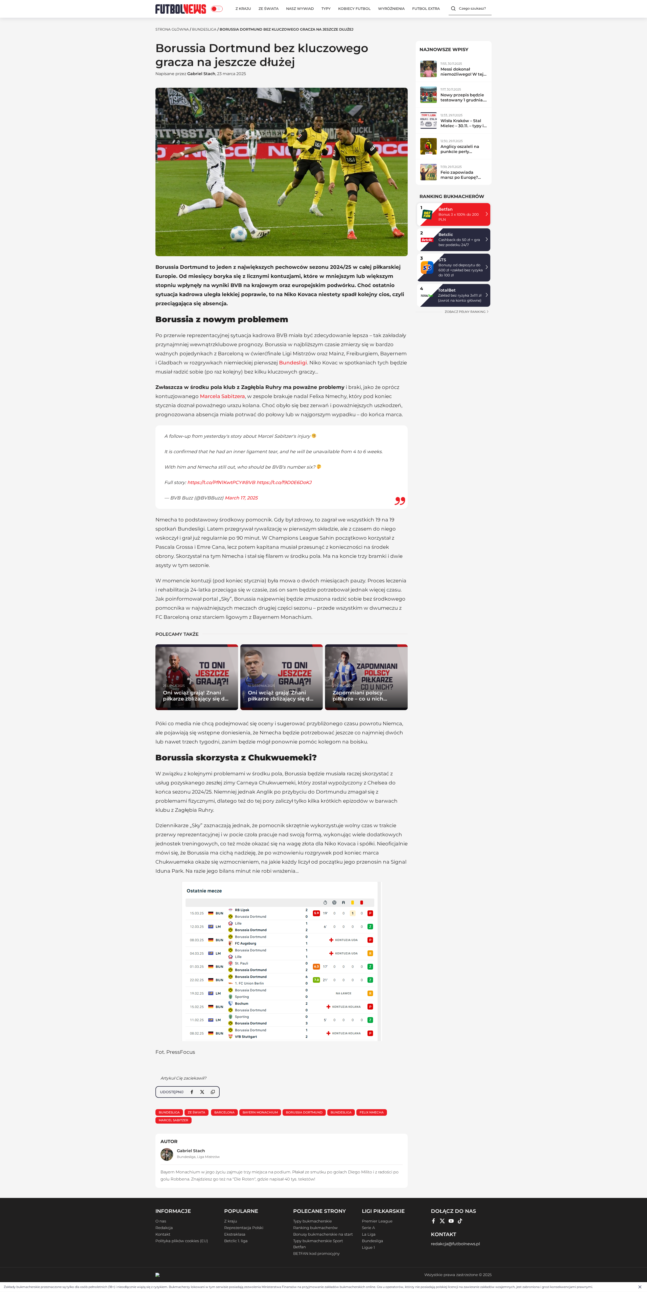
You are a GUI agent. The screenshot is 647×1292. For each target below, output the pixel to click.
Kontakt (162, 1234)
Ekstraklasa (234, 1234)
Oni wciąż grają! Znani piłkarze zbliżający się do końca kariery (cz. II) (280, 699)
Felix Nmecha (372, 1112)
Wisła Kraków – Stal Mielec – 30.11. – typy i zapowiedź (462, 125)
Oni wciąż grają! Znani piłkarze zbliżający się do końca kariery (195, 699)
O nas (160, 1221)
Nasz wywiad (300, 8)
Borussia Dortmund (304, 1112)
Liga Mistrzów (208, 1157)
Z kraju (243, 8)
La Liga (369, 1234)
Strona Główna (172, 29)
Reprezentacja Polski (243, 1227)
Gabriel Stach (201, 73)
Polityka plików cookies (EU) (181, 1241)
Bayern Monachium (260, 1112)
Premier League (377, 1221)
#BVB (248, 482)
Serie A (368, 1227)
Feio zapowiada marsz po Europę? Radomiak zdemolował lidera (460, 180)
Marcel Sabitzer (173, 1120)
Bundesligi (293, 363)
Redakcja (164, 1227)
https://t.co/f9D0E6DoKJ (284, 482)
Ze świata (269, 8)
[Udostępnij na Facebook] (192, 1092)
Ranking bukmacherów (315, 1227)
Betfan (445, 209)
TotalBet (447, 290)
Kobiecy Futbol (354, 8)
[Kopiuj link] (213, 1092)
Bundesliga (204, 29)
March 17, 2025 (241, 498)
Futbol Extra (426, 8)
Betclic (445, 234)
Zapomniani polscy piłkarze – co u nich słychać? (358, 699)
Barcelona (224, 1112)
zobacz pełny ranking (465, 312)
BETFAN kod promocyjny (316, 1253)
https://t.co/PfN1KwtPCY (214, 482)
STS (442, 259)
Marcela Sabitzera (222, 396)
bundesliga (341, 1112)
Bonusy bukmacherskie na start (323, 1234)
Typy (326, 8)
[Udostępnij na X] (202, 1092)
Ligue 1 (368, 1247)
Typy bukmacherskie (312, 1221)
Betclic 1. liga (236, 1241)
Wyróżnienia (391, 8)
